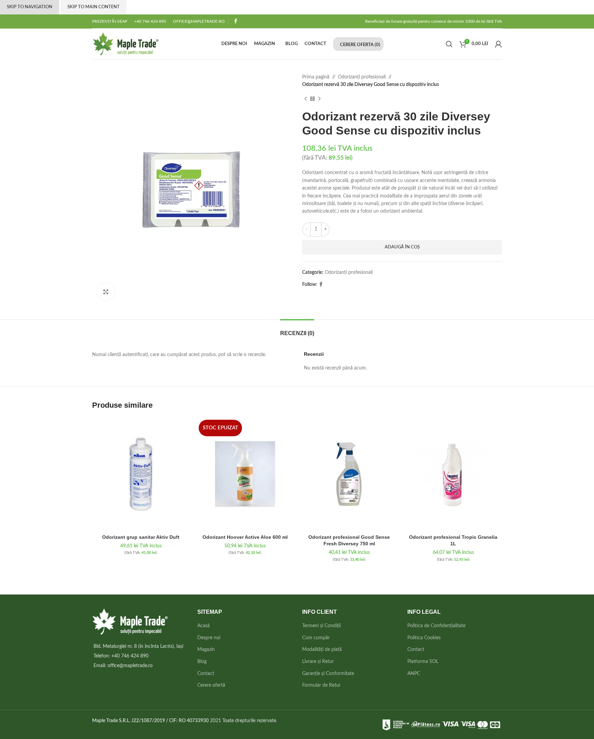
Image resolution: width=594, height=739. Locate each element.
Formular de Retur (321, 685)
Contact (205, 673)
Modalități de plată (322, 649)
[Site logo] (125, 43)
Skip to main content (93, 7)
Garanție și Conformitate (328, 673)
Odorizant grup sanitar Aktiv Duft (140, 537)
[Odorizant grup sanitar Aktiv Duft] (140, 474)
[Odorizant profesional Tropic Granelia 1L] (453, 474)
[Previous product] (305, 99)
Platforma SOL (422, 661)
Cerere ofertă (211, 685)
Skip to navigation (29, 7)
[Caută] (449, 44)
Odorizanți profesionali (362, 77)
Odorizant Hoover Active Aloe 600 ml (245, 537)
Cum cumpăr (316, 637)
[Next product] (319, 99)
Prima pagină (315, 77)
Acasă (203, 625)
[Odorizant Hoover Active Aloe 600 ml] (245, 474)
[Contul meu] (498, 44)
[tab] (297, 329)
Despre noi (208, 637)
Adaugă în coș (402, 247)
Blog (202, 661)
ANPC (413, 673)
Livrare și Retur (318, 661)
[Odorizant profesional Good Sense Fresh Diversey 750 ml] (349, 474)
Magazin (206, 649)
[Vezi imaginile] (105, 291)
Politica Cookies (424, 637)
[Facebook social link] (235, 21)
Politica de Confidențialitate (436, 625)
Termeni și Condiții (321, 625)
